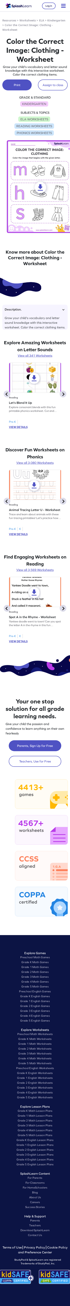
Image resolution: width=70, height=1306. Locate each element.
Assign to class (53, 85)
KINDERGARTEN (34, 104)
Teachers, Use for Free (35, 761)
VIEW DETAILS (18, 427)
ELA (41, 20)
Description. (13, 309)
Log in (49, 5)
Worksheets (27, 20)
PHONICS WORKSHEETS (34, 133)
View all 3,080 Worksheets (35, 462)
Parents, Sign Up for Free (35, 745)
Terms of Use (13, 1247)
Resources (9, 20)
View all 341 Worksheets (35, 355)
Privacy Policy (34, 1247)
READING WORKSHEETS (34, 126)
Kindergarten (56, 20)
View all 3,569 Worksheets (35, 570)
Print (17, 85)
